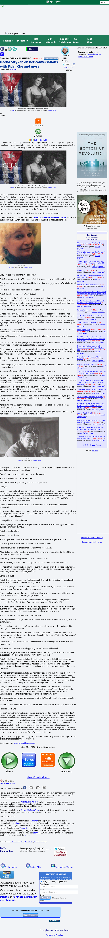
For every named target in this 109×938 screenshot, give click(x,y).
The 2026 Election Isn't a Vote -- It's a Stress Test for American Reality (91, 372)
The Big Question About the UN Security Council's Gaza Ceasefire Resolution (90, 302)
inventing (15, 823)
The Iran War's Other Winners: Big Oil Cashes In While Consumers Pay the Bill (90, 262)
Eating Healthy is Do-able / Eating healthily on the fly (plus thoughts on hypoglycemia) (91, 293)
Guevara (37, 842)
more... (28, 835)
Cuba (22, 842)
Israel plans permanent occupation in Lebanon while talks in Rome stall (90, 428)
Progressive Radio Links (92, 542)
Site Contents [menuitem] (36, 40)
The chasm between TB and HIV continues (91, 389)
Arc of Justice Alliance (29, 802)
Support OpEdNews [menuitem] (64, 40)
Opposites (80, 270)
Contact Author (11, 867)
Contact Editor (36, 867)
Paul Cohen (94, 310)
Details (50, 110)
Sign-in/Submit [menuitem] (50, 40)
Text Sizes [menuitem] (89, 40)
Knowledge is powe (83, 330)
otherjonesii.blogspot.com (24, 743)
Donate (4, 896)
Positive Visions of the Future (87, 364)
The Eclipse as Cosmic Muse (86, 322)
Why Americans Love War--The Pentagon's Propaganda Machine (91, 253)
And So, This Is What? (84, 413)
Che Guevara (15, 842)
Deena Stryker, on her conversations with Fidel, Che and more (29, 64)
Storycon (37, 833)
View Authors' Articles (64, 867)
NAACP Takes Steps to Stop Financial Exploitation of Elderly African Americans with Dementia (91, 339)
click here (95, 451)
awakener (34, 821)
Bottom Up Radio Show (30, 810)
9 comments (14, 69)
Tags (43, 842)
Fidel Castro (29, 842)
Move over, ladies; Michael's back (88, 285)
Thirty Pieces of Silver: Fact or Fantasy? (90, 397)
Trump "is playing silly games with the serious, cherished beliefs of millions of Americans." (90, 382)
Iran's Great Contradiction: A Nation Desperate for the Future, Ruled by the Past (90, 348)
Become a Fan (68, 67)
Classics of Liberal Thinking (92, 537)
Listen (32, 49)
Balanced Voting (82, 310)
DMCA (54, 110)
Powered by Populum (54, 935)
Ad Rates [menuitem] (76, 40)
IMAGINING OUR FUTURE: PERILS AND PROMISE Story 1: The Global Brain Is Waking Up (90, 406)
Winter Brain (25, 828)
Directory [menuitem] (22, 40)
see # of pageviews (98, 267)
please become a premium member (89, 55)
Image (12, 110)
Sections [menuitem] (8, 40)
